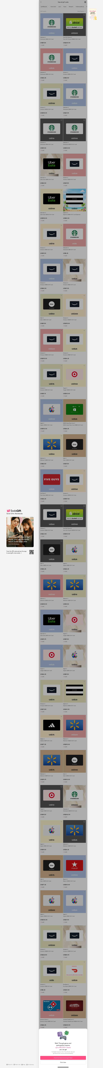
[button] (9, 1064)
